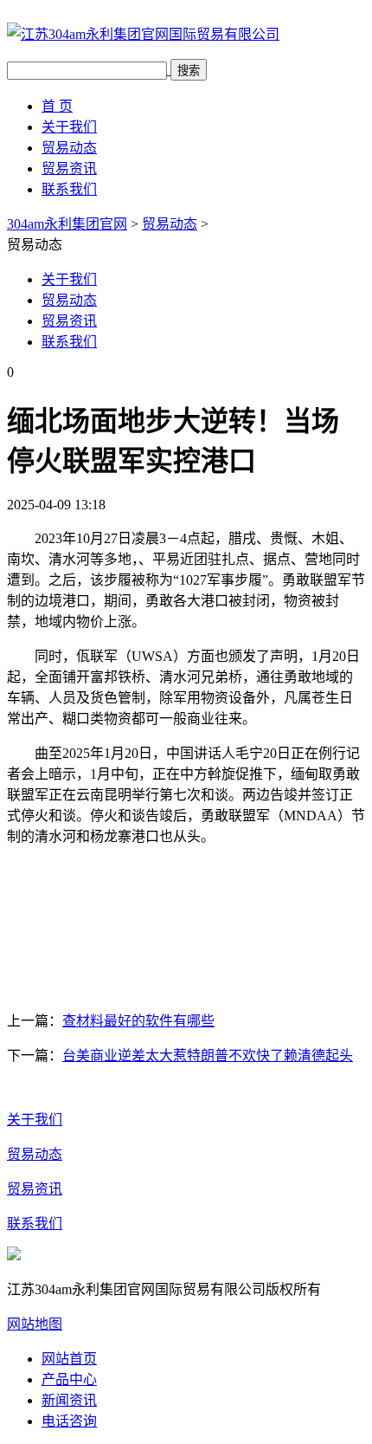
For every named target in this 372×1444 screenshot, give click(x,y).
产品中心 (69, 1379)
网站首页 (69, 1358)
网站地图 (34, 1324)
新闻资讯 (69, 1400)
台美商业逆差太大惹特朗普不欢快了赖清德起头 (207, 1055)
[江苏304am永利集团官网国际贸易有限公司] (143, 34)
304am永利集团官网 (67, 224)
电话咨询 (69, 1421)
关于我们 (69, 127)
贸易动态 (69, 147)
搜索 (188, 70)
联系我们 (69, 189)
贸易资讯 (69, 168)
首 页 (57, 106)
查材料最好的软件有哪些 (138, 1020)
